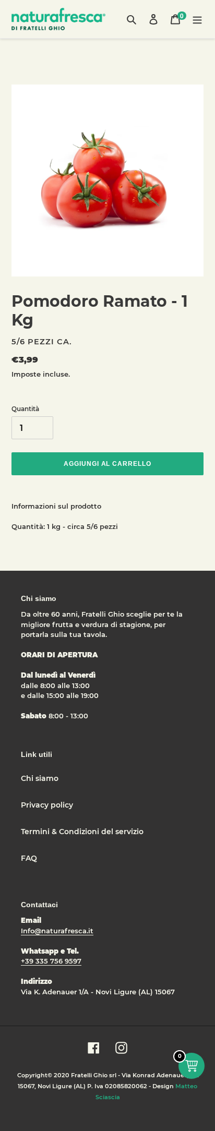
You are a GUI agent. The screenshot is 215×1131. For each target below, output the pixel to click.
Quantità (25, 409)
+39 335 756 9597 (51, 961)
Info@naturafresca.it (57, 931)
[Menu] (197, 19)
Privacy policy (47, 805)
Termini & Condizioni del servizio (82, 831)
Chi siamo (39, 778)
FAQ (29, 858)
